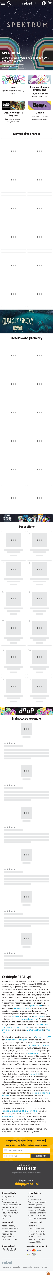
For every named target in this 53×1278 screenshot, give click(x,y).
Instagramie (16, 1111)
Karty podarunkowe (36, 1228)
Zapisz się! (41, 1156)
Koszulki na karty (8, 1226)
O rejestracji (6, 1215)
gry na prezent (36, 1005)
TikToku (25, 1111)
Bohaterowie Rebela (36, 1210)
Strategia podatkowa (36, 1239)
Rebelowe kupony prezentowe (39, 88)
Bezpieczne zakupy (9, 1207)
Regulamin (27, 1267)
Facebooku (6, 1111)
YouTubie (33, 1111)
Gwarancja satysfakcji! (37, 1207)
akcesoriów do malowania (38, 1045)
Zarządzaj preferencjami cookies (48, 1273)
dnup (13, 87)
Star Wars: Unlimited (35, 1030)
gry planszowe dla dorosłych (26, 1019)
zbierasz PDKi (34, 1074)
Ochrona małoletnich (36, 1215)
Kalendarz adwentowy (37, 1213)
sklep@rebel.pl (27, 1183)
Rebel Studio (7, 1234)
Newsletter (32, 1226)
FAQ (3, 1218)
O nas (30, 1196)
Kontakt (5, 1199)
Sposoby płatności (9, 1210)
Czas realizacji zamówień (11, 1205)
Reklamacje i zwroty (10, 1202)
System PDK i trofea (36, 1231)
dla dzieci (15, 1016)
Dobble (40, 112)
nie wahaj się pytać (21, 1008)
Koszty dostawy (8, 1196)
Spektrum (11, 53)
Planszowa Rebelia (9, 1239)
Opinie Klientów (34, 1199)
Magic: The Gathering (19, 1027)
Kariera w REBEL (34, 1242)
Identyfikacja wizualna (37, 1218)
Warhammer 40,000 (43, 1037)
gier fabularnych (34, 1053)
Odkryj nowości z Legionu (13, 114)
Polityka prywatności (11, 1267)
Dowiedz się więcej (12, 66)
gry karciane (7, 1030)
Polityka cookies (34, 1236)
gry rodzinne (38, 1016)
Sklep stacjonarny (35, 1205)
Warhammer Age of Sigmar (15, 1040)
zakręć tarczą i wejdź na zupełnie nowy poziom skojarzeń (25, 59)
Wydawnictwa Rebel (10, 1116)
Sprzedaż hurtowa (9, 1231)
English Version (8, 1236)
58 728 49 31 (26, 1168)
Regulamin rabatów (9, 1213)
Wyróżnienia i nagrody (37, 1202)
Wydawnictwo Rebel (10, 1228)
